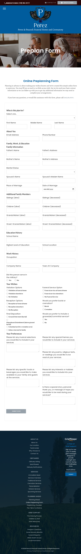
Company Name (13, 266)
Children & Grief (34, 519)
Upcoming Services (34, 492)
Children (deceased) (51, 206)
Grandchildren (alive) (15, 215)
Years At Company (50, 266)
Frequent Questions (34, 529)
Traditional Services (34, 481)
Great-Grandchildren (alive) (18, 224)
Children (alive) (13, 206)
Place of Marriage (14, 185)
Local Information (34, 541)
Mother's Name (13, 159)
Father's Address (49, 150)
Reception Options (14, 300)
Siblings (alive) (12, 197)
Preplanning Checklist (34, 505)
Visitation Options (14, 287)
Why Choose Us (34, 451)
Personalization (34, 486)
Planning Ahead (34, 500)
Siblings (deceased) (51, 197)
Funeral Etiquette (34, 535)
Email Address (12, 135)
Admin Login (50, 551)
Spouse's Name (13, 176)
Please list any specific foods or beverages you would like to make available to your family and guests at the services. (22, 373)
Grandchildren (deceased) (54, 215)
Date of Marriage (49, 185)
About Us (34, 442)
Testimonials (34, 448)
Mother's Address (50, 159)
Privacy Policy (31, 551)
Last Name (59, 122)
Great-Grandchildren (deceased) (57, 224)
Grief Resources (34, 521)
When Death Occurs (34, 538)
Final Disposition (13, 314)
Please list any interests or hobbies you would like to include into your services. (57, 372)
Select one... (11, 114)
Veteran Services (34, 489)
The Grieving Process (34, 516)
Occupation (11, 257)
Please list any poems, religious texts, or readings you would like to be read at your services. (58, 355)
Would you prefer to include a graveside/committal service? (55, 315)
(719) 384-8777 (24, 3)
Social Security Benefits (34, 532)
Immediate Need (34, 475)
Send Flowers (34, 464)
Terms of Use (41, 551)
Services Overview (34, 478)
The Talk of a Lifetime (34, 508)
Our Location (34, 445)
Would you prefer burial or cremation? (54, 302)
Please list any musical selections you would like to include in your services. (21, 340)
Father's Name (12, 150)
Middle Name (36, 122)
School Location (49, 245)
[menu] (4, 8)
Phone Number (48, 135)
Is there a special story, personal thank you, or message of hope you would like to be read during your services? (58, 391)
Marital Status (12, 168)
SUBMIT (71, 474)
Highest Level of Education (17, 245)
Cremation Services (34, 483)
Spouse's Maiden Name (52, 176)
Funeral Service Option (52, 287)
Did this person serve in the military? (16, 276)
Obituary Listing (34, 462)
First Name (11, 122)
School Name (12, 236)
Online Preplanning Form (34, 502)
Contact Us (34, 454)
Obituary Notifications (34, 467)
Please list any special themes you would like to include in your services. (58, 338)
